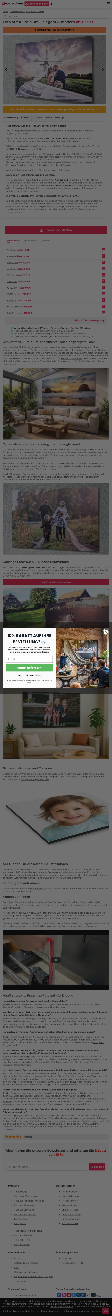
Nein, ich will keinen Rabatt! (29, 675)
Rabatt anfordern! (29, 668)
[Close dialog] (105, 631)
